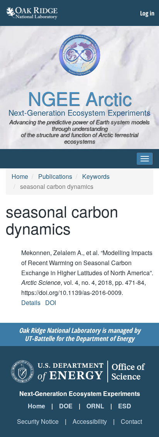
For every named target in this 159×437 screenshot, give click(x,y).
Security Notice (38, 421)
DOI (50, 302)
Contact (131, 421)
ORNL (95, 405)
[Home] (79, 55)
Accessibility (90, 421)
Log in (147, 13)
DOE (66, 405)
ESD (124, 405)
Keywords (96, 176)
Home (20, 176)
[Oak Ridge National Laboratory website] (32, 13)
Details (31, 302)
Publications (55, 176)
